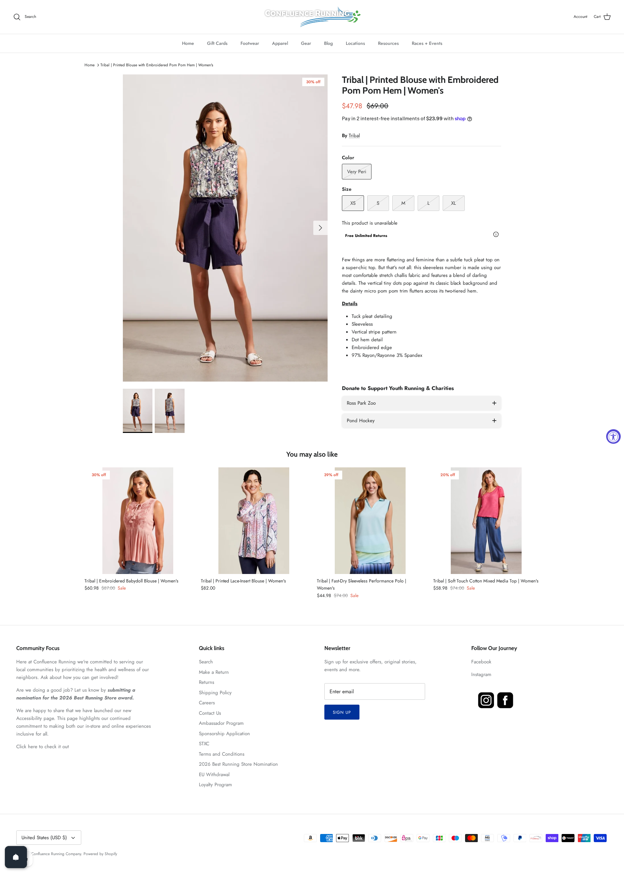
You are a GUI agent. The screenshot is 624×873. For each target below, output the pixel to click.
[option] (225, 228)
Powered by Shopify (100, 854)
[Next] (320, 228)
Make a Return (214, 672)
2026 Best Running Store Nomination (238, 764)
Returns (206, 682)
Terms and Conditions (221, 754)
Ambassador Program (221, 723)
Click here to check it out (42, 746)
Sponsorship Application (224, 733)
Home (188, 43)
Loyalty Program (215, 784)
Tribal (354, 135)
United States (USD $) (44, 837)
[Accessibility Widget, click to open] (613, 436)
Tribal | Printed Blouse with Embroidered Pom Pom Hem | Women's (156, 65)
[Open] (16, 857)
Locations (355, 43)
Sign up (342, 712)
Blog (328, 43)
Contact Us (210, 713)
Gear (306, 43)
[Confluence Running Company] (312, 17)
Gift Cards (217, 43)
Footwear (249, 43)
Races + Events (427, 43)
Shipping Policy (215, 692)
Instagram (481, 674)
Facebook (481, 661)
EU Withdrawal (214, 774)
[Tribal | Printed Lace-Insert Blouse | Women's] (254, 520)
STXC (204, 743)
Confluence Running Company (56, 854)
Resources (388, 43)
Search (206, 661)
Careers (207, 702)
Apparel (280, 43)
